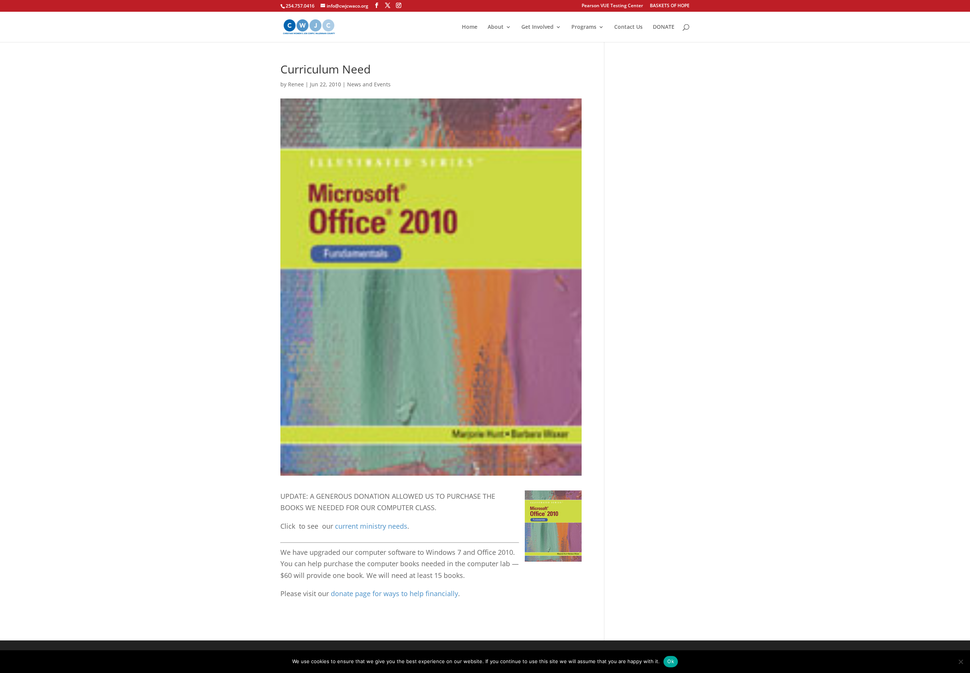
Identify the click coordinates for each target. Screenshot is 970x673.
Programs (583, 27)
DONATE (663, 27)
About (496, 27)
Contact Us (628, 27)
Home (469, 27)
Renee (296, 84)
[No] (960, 661)
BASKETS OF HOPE (670, 6)
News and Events (369, 84)
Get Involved (537, 27)
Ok (670, 661)
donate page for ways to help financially (394, 593)
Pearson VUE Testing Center (612, 6)
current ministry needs (371, 526)
